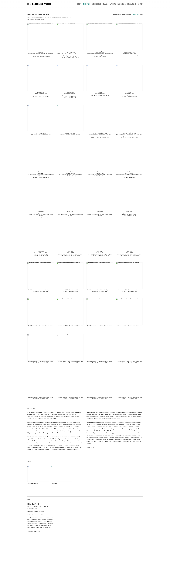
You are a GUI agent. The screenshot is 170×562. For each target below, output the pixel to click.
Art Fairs (113, 4)
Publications (121, 4)
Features (105, 4)
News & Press (131, 4)
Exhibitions (86, 4)
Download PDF (90, 447)
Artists (79, 4)
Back (141, 14)
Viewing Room (96, 4)
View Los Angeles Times (33, 531)
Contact (140, 4)
